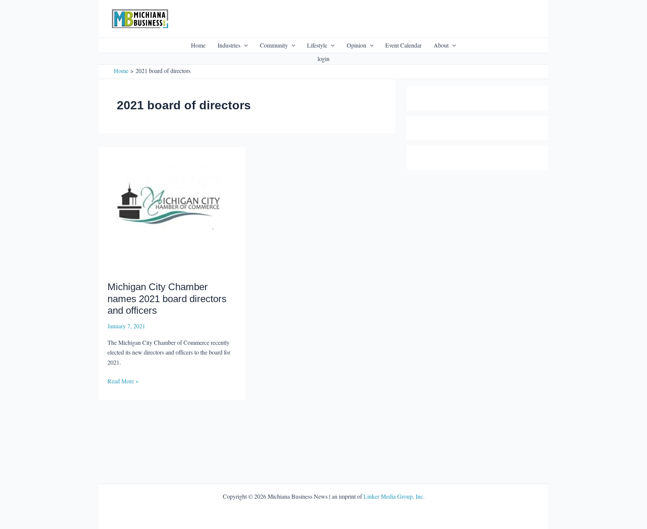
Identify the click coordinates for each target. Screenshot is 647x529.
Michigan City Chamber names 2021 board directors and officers (167, 298)
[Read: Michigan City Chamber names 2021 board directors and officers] (170, 213)
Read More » (123, 381)
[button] (244, 45)
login (323, 59)
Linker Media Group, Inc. (394, 496)
